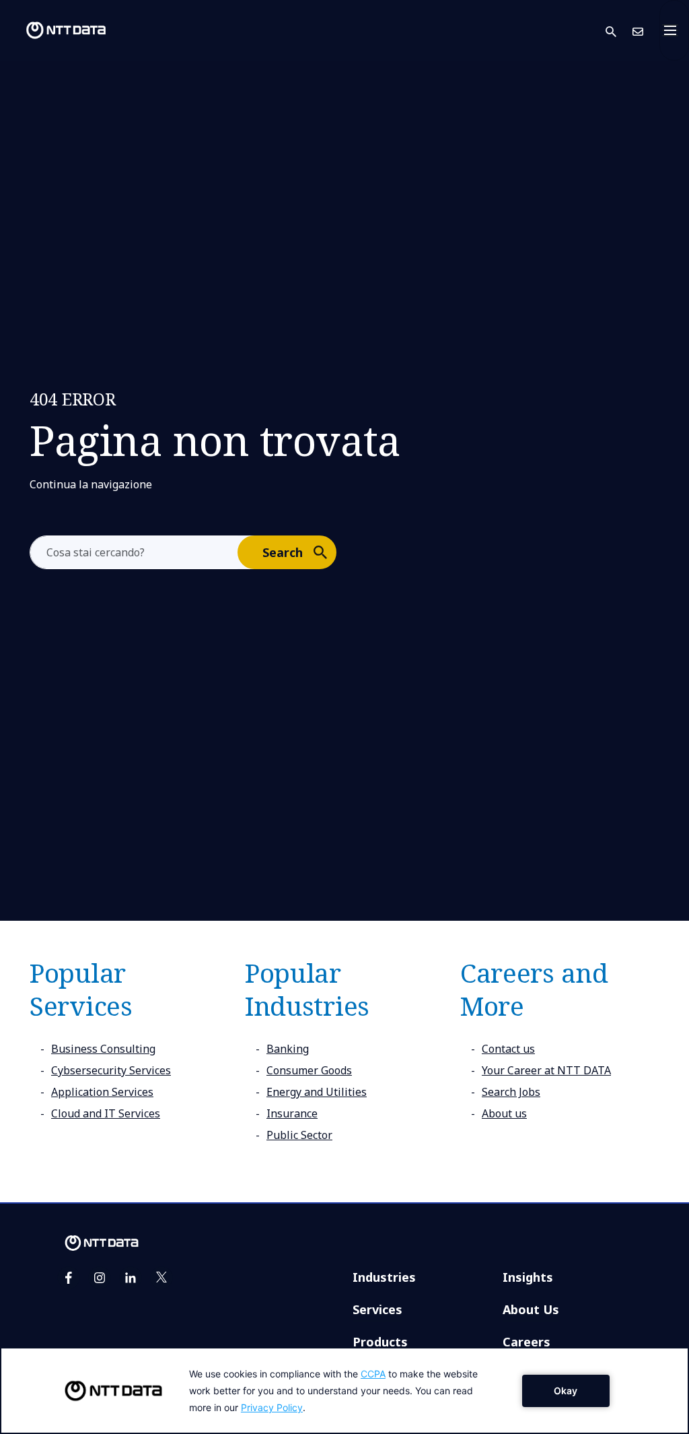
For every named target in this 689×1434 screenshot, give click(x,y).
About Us (531, 1309)
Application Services (102, 1091)
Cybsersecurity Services (111, 1070)
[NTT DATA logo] (55, 30)
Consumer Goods (309, 1070)
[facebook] (68, 1277)
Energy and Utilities (316, 1091)
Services (377, 1309)
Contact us (508, 1048)
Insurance (292, 1113)
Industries (384, 1277)
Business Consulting (103, 1048)
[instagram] (99, 1277)
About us (504, 1113)
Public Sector (299, 1135)
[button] (619, 30)
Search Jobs (511, 1091)
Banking (287, 1048)
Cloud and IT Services (105, 1113)
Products (380, 1342)
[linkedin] (130, 1277)
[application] (344, 1390)
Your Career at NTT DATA (546, 1070)
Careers (526, 1342)
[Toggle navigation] (674, 30)
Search (282, 552)
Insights (528, 1277)
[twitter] (161, 1277)
